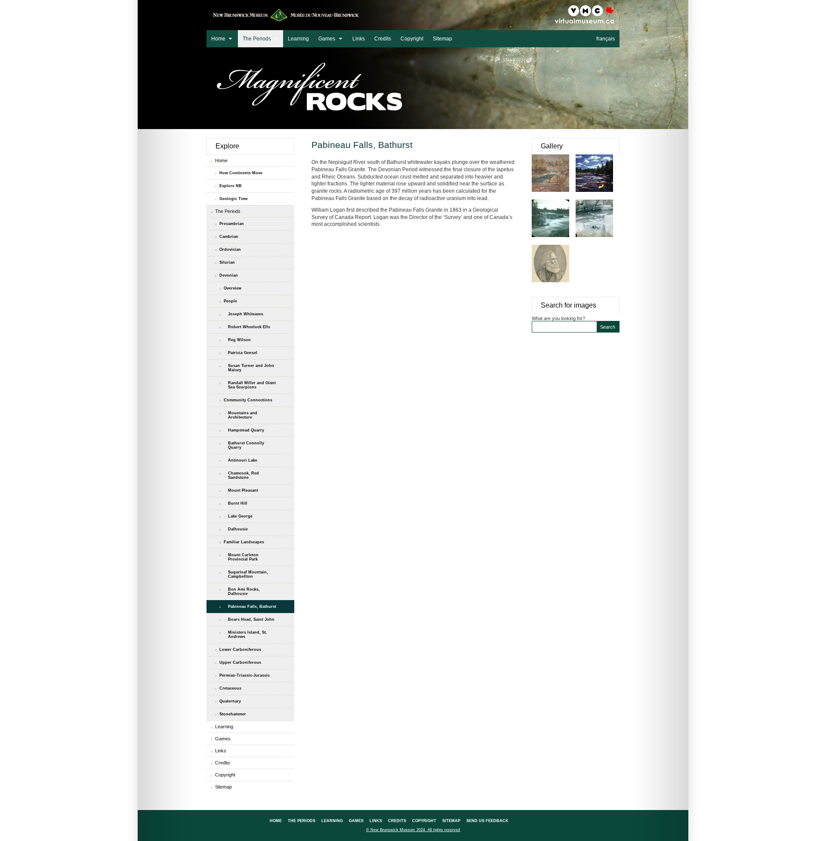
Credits (382, 39)
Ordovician (230, 249)
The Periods (254, 38)
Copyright (412, 39)
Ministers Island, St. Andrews (247, 634)
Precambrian (231, 224)
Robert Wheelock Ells (249, 327)
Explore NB (230, 186)
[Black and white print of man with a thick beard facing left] (554, 286)
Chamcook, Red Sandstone (243, 475)
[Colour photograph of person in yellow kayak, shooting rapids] (598, 196)
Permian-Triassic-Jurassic (244, 675)
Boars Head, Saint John (251, 619)
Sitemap (442, 39)
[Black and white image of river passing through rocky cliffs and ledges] (554, 241)
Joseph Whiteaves (245, 314)
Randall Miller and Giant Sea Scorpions (252, 385)
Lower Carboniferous (240, 649)
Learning (298, 39)
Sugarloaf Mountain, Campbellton (248, 574)
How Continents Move (240, 173)
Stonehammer (232, 714)
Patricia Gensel (242, 353)
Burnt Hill (237, 503)
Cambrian (228, 236)
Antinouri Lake (242, 460)
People (230, 301)
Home (215, 38)
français (605, 39)
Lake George (240, 516)
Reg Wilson (239, 340)
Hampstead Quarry (246, 430)
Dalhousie (238, 529)
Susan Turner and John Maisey (251, 368)
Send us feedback (487, 821)
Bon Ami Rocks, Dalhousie (244, 591)
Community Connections (248, 400)
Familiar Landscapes (244, 542)
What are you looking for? (558, 318)
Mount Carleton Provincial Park (243, 557)
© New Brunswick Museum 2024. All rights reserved (413, 830)
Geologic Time (233, 199)
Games (324, 38)
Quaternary (230, 701)
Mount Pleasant (243, 490)
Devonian (228, 275)
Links (358, 39)
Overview (232, 288)
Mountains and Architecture (242, 415)
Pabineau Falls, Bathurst (252, 606)
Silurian (227, 262)
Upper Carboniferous (240, 662)
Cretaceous (230, 688)
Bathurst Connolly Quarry (246, 445)
